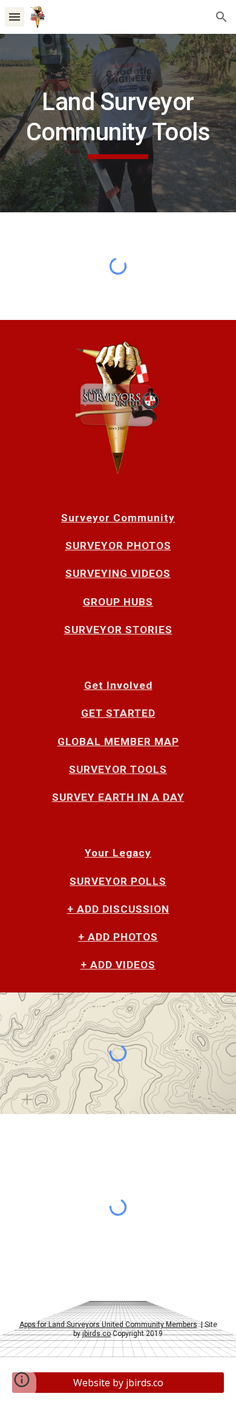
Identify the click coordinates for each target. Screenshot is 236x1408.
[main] (118, 123)
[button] (14, 16)
